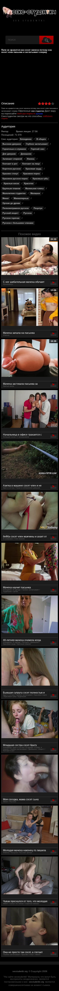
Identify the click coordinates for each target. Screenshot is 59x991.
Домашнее (26, 154)
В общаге (41, 139)
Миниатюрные (21, 198)
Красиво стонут (10, 174)
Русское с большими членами (18, 223)
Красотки (28, 183)
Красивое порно (31, 174)
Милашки (35, 193)
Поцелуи (38, 208)
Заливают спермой (12, 159)
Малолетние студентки (14, 193)
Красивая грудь (34, 169)
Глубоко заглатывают (37, 144)
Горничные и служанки (14, 149)
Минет (6, 198)
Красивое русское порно (15, 179)
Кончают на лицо (31, 164)
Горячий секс (38, 149)
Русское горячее (11, 218)
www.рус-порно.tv (26, 113)
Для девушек (9, 154)
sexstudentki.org (20, 971)
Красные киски (11, 183)
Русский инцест (10, 213)
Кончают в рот (10, 164)
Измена (30, 159)
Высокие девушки (12, 144)
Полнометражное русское (16, 208)
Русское (27, 213)
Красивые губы (40, 179)
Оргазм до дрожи (11, 203)
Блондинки (25, 139)
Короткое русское (12, 169)
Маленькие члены (34, 188)
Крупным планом (11, 188)
